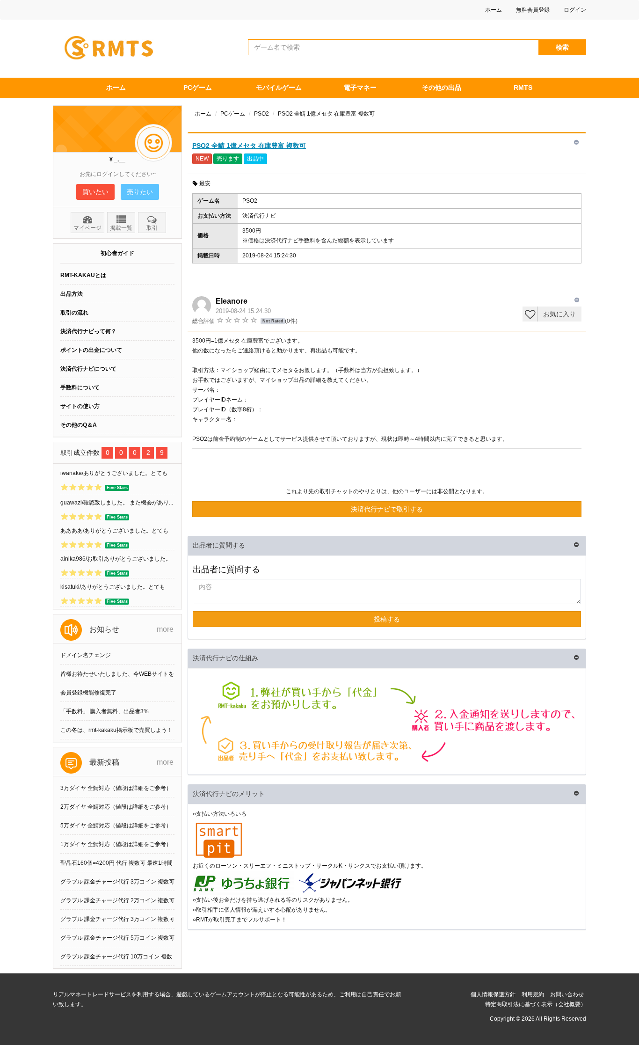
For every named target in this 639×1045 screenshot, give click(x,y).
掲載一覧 (121, 228)
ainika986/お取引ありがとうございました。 (115, 558)
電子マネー (360, 87)
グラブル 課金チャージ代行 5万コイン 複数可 (117, 938)
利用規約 (533, 994)
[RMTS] (113, 45)
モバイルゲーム (279, 87)
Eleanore (231, 301)
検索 (562, 47)
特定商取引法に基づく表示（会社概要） (535, 1004)
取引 (152, 228)
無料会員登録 (533, 10)
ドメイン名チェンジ (85, 655)
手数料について (80, 387)
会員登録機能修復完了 (88, 692)
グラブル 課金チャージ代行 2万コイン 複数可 (117, 900)
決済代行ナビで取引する (387, 509)
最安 (205, 183)
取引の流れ (74, 312)
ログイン (575, 10)
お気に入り (559, 314)
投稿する (387, 619)
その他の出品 (441, 87)
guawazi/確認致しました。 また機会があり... (116, 502)
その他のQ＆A (78, 425)
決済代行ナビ (259, 215)
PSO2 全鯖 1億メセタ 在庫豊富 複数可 (249, 145)
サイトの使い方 (80, 406)
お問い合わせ (567, 994)
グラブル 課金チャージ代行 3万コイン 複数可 (117, 881)
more (165, 629)
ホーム (493, 10)
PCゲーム (197, 87)
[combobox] (393, 47)
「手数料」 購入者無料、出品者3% (104, 711)
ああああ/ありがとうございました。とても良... (114, 532)
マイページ (87, 228)
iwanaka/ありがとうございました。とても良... (113, 475)
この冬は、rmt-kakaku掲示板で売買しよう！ (116, 730)
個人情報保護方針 (493, 994)
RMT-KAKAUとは (83, 275)
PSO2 (261, 113)
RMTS (523, 87)
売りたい (140, 192)
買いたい (95, 192)
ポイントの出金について (91, 350)
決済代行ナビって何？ (88, 331)
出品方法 (71, 294)
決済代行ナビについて (88, 368)
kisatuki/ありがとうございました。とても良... (112, 589)
